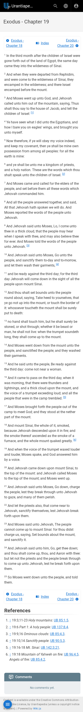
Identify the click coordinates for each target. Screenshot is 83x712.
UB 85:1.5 (61, 620)
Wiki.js (37, 708)
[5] (64, 397)
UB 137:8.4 (60, 627)
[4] (57, 264)
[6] (74, 439)
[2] (63, 174)
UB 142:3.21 (50, 648)
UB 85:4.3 (57, 634)
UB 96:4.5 (71, 654)
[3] (28, 245)
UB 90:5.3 (57, 641)
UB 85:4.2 (38, 659)
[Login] (76, 6)
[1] (32, 112)
